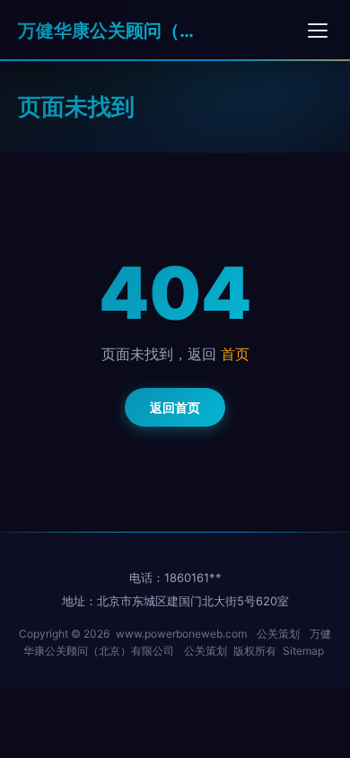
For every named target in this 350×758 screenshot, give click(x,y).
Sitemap (303, 650)
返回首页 (175, 407)
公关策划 (278, 633)
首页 (235, 354)
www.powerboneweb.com (181, 633)
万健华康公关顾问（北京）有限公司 (107, 30)
